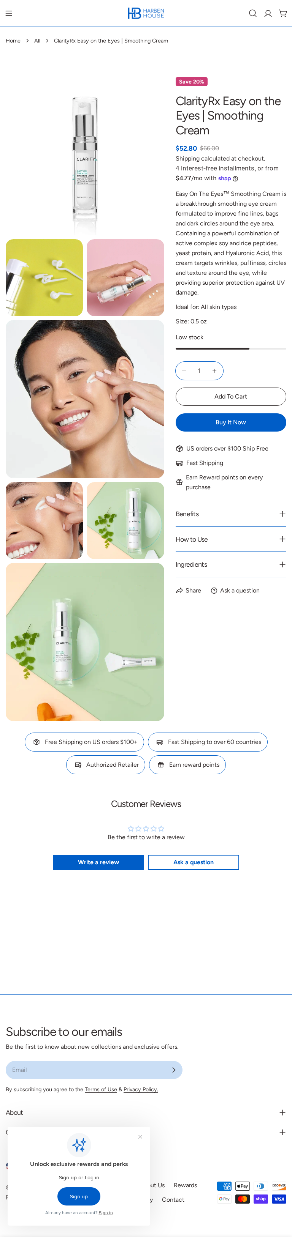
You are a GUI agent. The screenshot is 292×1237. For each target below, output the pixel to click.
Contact (173, 1199)
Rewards (185, 1185)
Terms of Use (101, 1089)
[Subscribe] (174, 1070)
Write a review (98, 862)
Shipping (188, 158)
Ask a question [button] (193, 862)
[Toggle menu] (8, 13)
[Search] (252, 13)
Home (13, 40)
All (37, 40)
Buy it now (231, 422)
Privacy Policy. (141, 1089)
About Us (152, 1185)
